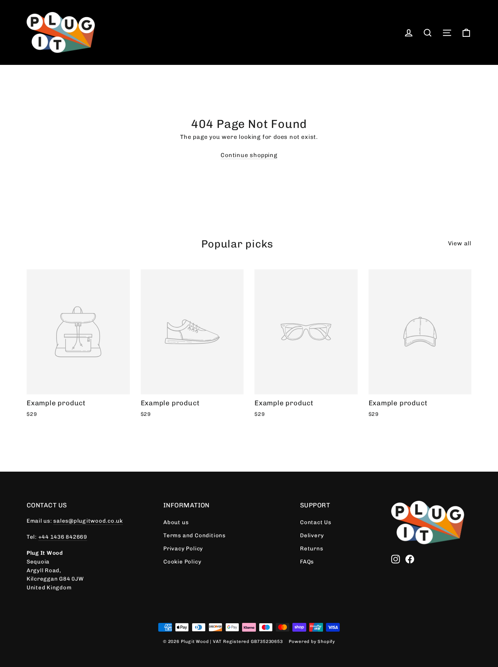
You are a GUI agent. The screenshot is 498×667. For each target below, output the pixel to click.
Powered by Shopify (312, 641)
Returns (311, 548)
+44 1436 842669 (62, 537)
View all (459, 243)
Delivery (312, 535)
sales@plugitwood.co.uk (87, 521)
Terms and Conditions (194, 535)
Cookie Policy (182, 561)
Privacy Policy (183, 548)
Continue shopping (249, 155)
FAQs (307, 561)
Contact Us (315, 522)
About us (175, 522)
